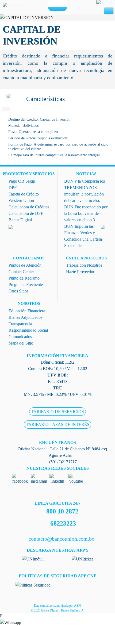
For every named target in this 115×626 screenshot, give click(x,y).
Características (45, 98)
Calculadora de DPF (26, 213)
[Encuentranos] (53, 4)
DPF (13, 187)
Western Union (21, 200)
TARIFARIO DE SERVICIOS (57, 411)
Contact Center (21, 271)
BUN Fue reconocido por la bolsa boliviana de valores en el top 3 (86, 213)
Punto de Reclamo (24, 278)
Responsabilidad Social (28, 330)
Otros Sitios (18, 291)
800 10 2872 (62, 511)
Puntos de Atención (25, 265)
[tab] (6, 109)
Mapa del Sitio (21, 343)
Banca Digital (20, 220)
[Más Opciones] (57, 8)
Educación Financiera (27, 311)
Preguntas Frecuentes (26, 284)
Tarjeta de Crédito (24, 194)
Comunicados (20, 336)
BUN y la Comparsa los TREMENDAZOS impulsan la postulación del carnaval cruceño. (84, 191)
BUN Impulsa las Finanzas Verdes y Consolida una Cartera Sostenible (83, 236)
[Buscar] (62, 4)
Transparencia (20, 323)
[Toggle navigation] (109, 11)
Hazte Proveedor (80, 271)
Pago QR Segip (22, 181)
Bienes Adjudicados (25, 317)
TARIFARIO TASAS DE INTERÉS (57, 424)
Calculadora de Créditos (29, 207)
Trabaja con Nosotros (84, 265)
